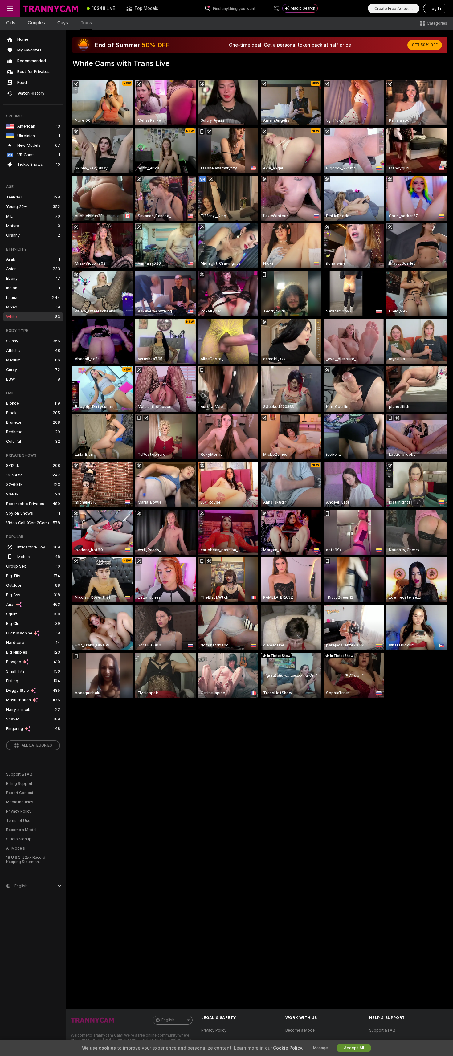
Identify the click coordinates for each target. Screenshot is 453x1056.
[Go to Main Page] (50, 8)
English (167, 1020)
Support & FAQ (19, 774)
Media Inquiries (19, 802)
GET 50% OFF (425, 45)
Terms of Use (18, 820)
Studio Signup (18, 839)
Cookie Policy (287, 1048)
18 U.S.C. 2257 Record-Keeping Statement (26, 859)
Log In (435, 8)
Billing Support (19, 783)
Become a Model (21, 830)
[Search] (276, 8)
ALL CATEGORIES (37, 745)
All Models (15, 848)
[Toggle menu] (10, 8)
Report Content (19, 793)
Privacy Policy (18, 811)
